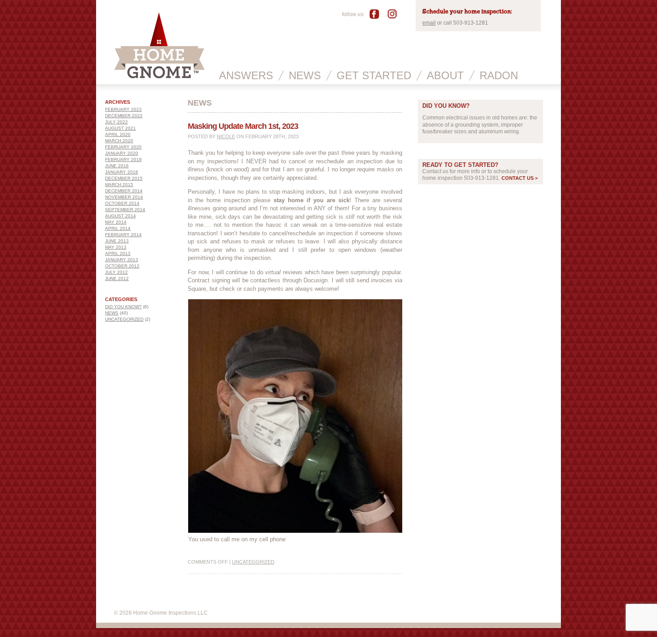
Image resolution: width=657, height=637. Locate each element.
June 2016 (117, 165)
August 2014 (120, 215)
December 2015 (124, 178)
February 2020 (123, 146)
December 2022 (124, 115)
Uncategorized (124, 319)
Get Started (374, 75)
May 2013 (115, 247)
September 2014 (125, 209)
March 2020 (119, 140)
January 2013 (121, 259)
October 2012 (122, 265)
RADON (499, 75)
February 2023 (123, 109)
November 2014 (124, 197)
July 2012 (116, 272)
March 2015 (119, 184)
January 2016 (121, 172)
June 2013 (117, 240)
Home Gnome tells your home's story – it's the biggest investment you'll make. (159, 64)
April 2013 (118, 253)
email (429, 23)
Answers (246, 75)
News (305, 75)
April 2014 (118, 228)
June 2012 (117, 278)
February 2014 (123, 234)
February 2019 (123, 159)
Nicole (226, 136)
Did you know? (123, 306)
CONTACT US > (519, 178)
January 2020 (121, 153)
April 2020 (118, 134)
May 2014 (115, 222)
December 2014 (124, 190)
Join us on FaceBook (377, 14)
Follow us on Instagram (394, 14)
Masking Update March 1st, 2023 (243, 126)
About (445, 75)
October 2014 (122, 203)
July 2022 (116, 121)
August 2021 (120, 128)
